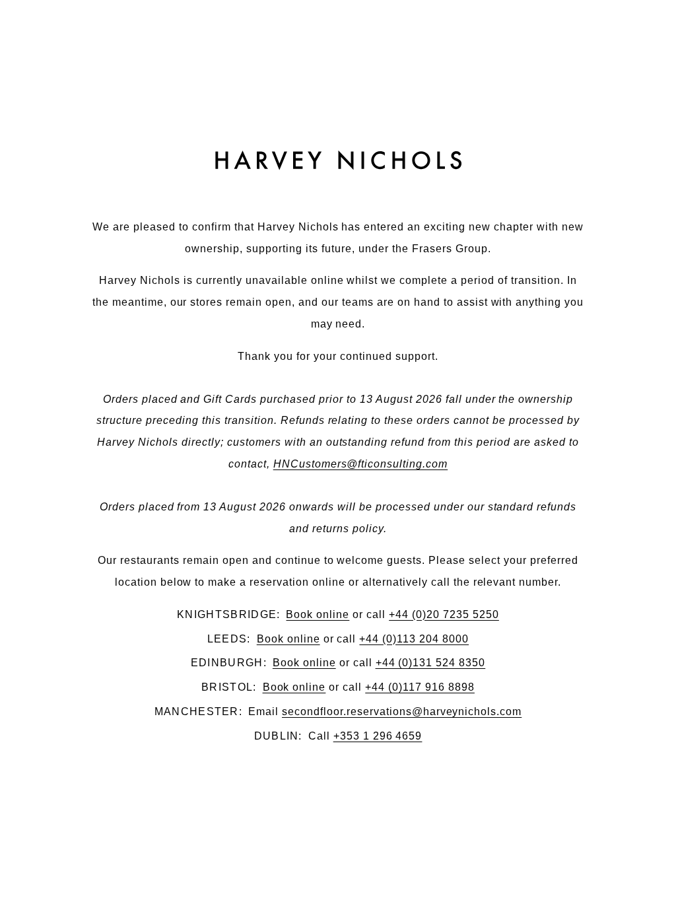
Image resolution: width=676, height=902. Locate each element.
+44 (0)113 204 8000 (414, 638)
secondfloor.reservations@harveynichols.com (402, 711)
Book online (317, 614)
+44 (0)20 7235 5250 (444, 614)
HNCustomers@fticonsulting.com (360, 463)
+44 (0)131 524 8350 (431, 662)
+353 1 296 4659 (377, 736)
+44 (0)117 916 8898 (420, 687)
